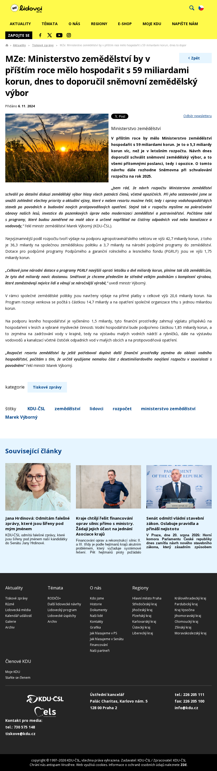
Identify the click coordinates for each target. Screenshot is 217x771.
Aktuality (20, 23)
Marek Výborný (21, 417)
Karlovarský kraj (144, 621)
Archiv (10, 627)
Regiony (99, 23)
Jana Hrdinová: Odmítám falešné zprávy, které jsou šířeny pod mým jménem (37, 523)
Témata (50, 23)
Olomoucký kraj (186, 621)
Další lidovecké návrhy (64, 604)
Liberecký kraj (142, 633)
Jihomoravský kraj (188, 615)
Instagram (68, 35)
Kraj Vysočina (185, 610)
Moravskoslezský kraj (190, 633)
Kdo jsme (97, 598)
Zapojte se (19, 35)
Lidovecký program (62, 610)
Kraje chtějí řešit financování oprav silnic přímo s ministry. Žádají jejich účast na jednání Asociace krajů (105, 526)
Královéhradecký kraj (190, 598)
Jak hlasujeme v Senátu (107, 639)
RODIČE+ (54, 598)
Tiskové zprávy (43, 45)
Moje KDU (152, 23)
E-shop (125, 23)
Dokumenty (98, 610)
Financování (99, 645)
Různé (9, 604)
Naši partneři (100, 650)
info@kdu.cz (186, 707)
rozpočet (122, 409)
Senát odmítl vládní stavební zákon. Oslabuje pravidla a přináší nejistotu (175, 523)
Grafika (95, 627)
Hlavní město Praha (146, 598)
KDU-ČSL (36, 409)
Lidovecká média (18, 610)
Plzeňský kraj (141, 615)
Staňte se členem (17, 677)
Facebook (40, 35)
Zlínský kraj (183, 627)
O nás (74, 23)
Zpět (195, 58)
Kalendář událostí (18, 615)
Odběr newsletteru (197, 116)
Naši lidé (96, 615)
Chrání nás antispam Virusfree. (52, 765)
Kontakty (96, 621)
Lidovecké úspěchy (62, 615)
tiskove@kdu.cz (20, 733)
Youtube (59, 35)
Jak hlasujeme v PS (103, 633)
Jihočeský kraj (142, 610)
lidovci (96, 409)
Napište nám (185, 23)
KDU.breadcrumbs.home (6, 45)
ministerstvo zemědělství (168, 409)
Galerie (10, 621)
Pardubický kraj (186, 604)
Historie (96, 604)
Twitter (49, 35)
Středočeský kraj (144, 604)
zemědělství (67, 409)
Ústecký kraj (141, 627)
